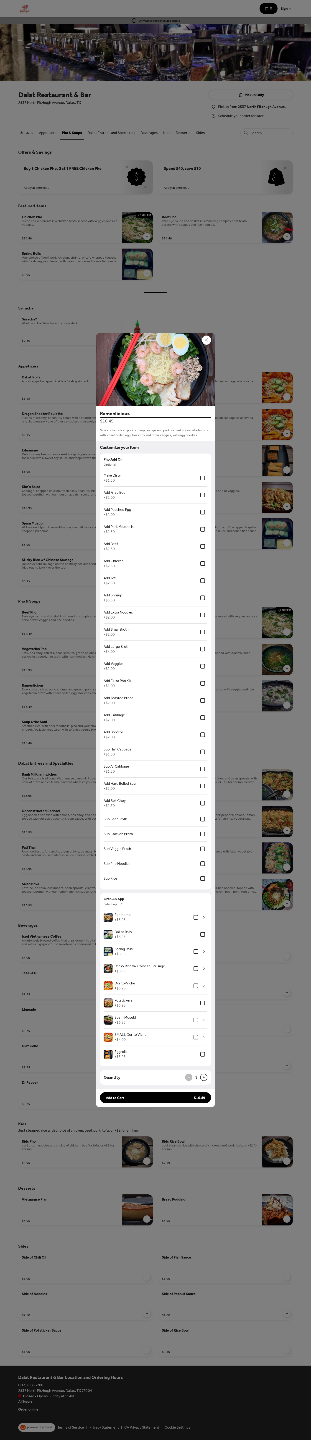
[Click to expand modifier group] (204, 917)
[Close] (206, 340)
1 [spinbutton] (196, 1077)
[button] (155, 369)
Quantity (112, 1077)
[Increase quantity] (203, 1077)
